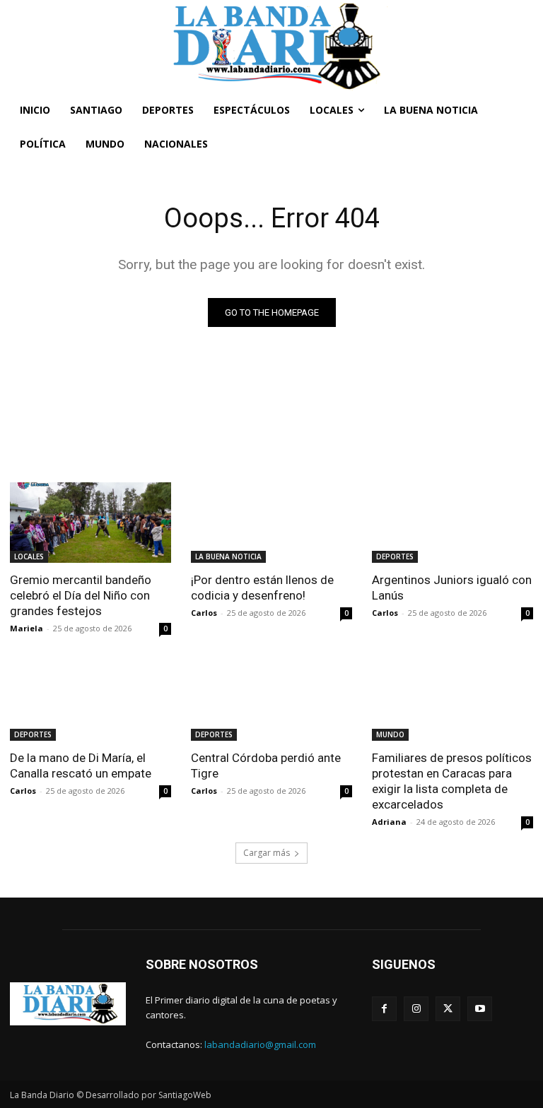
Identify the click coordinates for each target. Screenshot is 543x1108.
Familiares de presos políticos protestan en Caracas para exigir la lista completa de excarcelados (452, 781)
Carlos (204, 612)
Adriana (389, 821)
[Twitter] (448, 1008)
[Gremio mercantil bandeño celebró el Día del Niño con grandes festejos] (90, 522)
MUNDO (390, 734)
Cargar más (266, 853)
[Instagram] (416, 1008)
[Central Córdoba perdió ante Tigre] (271, 700)
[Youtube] (479, 1008)
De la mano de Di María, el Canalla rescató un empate (80, 765)
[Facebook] (384, 1008)
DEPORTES (395, 556)
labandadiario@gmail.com (260, 1044)
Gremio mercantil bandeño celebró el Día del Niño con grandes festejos (80, 595)
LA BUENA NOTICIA (228, 556)
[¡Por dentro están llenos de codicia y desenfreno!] (271, 522)
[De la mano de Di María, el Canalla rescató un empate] (90, 700)
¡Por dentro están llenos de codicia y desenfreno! (262, 587)
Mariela (26, 628)
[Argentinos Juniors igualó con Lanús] (452, 522)
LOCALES (29, 556)
